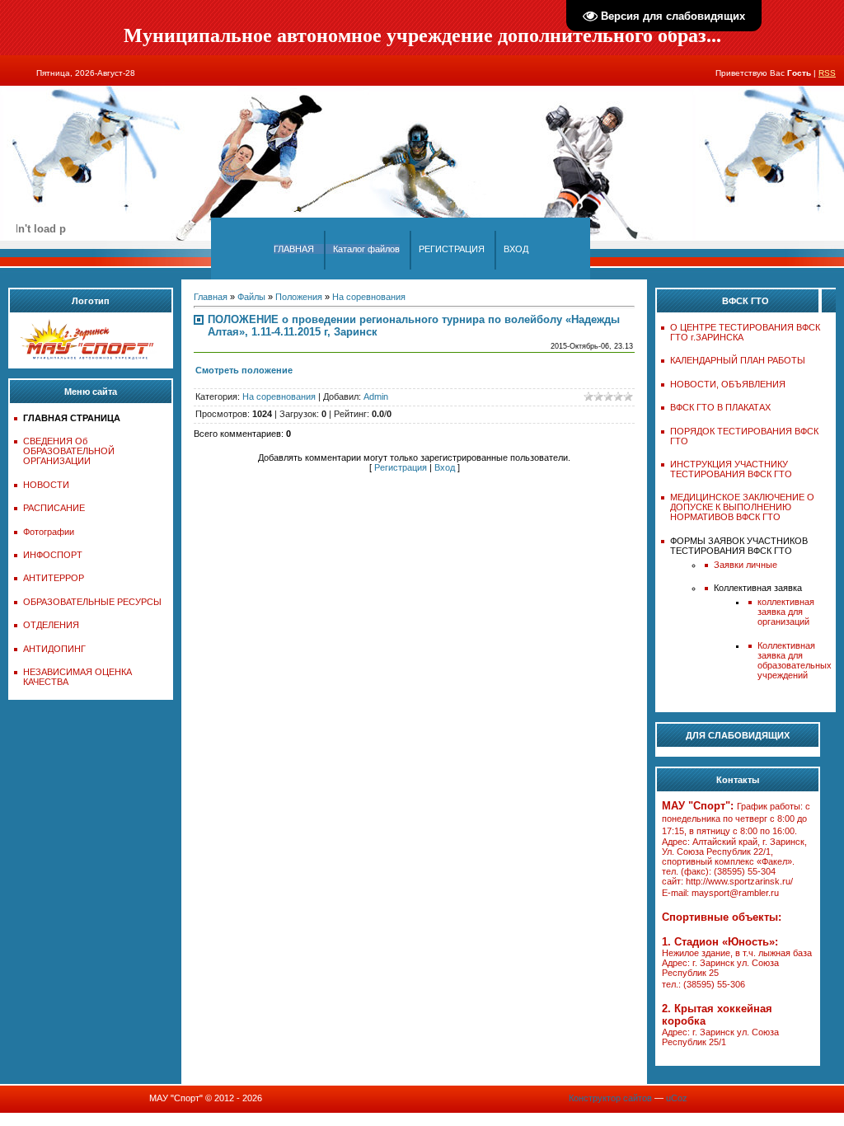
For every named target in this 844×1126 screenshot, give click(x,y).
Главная (210, 297)
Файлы (251, 297)
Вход (444, 467)
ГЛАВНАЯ (294, 249)
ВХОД (516, 249)
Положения (298, 297)
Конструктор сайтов (610, 1098)
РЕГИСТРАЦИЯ (452, 249)
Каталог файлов (366, 249)
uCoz (676, 1098)
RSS (827, 72)
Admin (375, 396)
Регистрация (400, 467)
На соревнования (369, 297)
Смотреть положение (244, 370)
